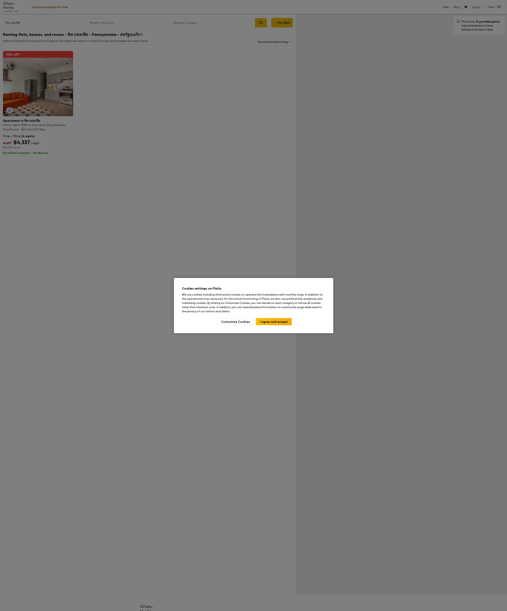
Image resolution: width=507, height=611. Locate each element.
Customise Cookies (235, 321)
